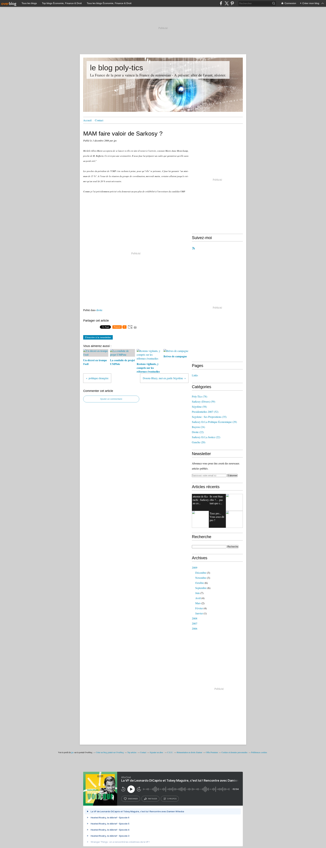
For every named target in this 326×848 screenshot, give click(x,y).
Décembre (200, 572)
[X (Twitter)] (226, 3)
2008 (194, 618)
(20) (198, 442)
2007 (194, 623)
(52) (205, 411)
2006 (194, 628)
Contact (99, 120)
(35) (209, 416)
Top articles (132, 752)
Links (195, 375)
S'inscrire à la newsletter (98, 337)
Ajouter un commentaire (111, 399)
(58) (199, 406)
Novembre (200, 577)
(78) (199, 396)
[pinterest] (232, 3)
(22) (198, 432)
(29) (214, 422)
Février (199, 608)
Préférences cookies (259, 752)
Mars (198, 603)
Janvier (199, 613)
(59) (203, 401)
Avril (198, 598)
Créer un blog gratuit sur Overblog (110, 752)
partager (152, 799)
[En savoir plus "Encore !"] (234, 502)
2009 (194, 567)
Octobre (199, 583)
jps (72, 752)
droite (99, 310)
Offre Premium (212, 752)
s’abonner (133, 799)
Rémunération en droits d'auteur (189, 752)
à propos (171, 799)
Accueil (87, 120)
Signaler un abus (157, 752)
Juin (197, 593)
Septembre (201, 588)
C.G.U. (170, 752)
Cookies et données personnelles (234, 752)
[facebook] (221, 3)
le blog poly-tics (116, 67)
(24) (198, 427)
